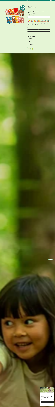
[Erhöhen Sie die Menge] (30, 27)
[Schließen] (53, 387)
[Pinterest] (51, 0)
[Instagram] (50, 0)
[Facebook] (49, 0)
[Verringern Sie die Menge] (28, 27)
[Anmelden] (50, 2)
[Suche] (49, 2)
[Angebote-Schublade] (51, 2)
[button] (49, 21)
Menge (28, 26)
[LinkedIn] (53, 0)
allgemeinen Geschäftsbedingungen (44, 404)
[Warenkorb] (53, 2)
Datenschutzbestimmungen (50, 404)
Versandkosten (32, 7)
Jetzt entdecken (50, 259)
